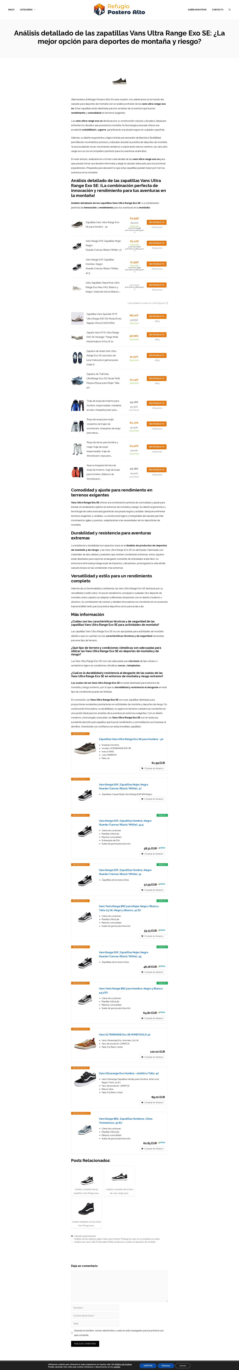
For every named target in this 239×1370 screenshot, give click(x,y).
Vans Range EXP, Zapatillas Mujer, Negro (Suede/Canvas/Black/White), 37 (123, 786)
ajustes (117, 1367)
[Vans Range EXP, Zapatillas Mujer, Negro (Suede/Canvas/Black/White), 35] (85, 961)
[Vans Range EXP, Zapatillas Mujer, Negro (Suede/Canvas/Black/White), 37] (85, 794)
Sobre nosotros (197, 10)
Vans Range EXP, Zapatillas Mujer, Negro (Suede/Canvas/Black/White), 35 (123, 954)
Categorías (26, 10)
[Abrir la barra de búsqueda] (229, 10)
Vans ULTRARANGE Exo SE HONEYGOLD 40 (124, 1034)
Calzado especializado (85, 1236)
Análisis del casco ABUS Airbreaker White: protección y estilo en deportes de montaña (114, 1242)
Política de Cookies (123, 1364)
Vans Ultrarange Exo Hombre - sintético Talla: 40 (129, 1073)
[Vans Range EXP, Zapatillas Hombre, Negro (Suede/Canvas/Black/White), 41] (85, 879)
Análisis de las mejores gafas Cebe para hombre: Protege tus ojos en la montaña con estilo (117, 1239)
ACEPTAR (148, 1365)
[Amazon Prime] (161, 848)
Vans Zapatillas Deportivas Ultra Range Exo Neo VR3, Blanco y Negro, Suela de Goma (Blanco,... (103, 287)
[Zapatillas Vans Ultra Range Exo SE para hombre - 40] (85, 748)
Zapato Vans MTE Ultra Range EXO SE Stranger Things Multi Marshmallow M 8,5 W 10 (102, 337)
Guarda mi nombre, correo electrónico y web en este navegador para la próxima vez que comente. (119, 1332)
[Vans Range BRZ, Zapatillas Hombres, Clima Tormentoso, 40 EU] (85, 1128)
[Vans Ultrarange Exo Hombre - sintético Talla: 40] (85, 1079)
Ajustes (183, 1365)
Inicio (11, 10)
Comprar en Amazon (153, 768)
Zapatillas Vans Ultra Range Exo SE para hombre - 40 (131, 739)
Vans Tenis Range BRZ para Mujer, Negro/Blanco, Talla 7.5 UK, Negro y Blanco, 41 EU (129, 908)
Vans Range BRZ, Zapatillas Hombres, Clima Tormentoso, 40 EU (125, 1120)
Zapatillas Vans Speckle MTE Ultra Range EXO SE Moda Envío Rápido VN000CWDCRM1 (103, 318)
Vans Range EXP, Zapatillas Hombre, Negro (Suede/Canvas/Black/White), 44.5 (125, 822)
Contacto (217, 10)
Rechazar (166, 1365)
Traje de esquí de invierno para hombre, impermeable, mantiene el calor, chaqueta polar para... (104, 405)
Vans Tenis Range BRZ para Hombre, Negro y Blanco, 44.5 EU (131, 990)
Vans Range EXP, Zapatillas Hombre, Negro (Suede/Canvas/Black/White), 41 (125, 872)
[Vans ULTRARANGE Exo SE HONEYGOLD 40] (85, 1044)
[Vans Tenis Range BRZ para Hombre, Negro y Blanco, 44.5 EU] (85, 998)
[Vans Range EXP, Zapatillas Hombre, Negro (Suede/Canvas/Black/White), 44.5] (85, 830)
